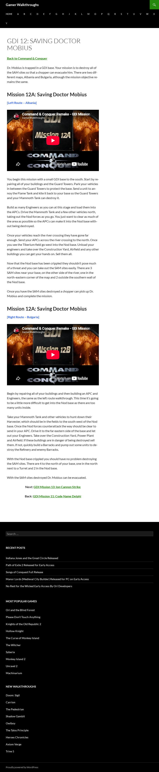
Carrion (10, 702)
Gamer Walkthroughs (22, 5)
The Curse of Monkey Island (22, 638)
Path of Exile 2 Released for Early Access (30, 565)
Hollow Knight (14, 631)
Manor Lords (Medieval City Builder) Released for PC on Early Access (47, 579)
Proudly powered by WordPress (22, 767)
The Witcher (13, 645)
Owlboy (10, 723)
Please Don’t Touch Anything (23, 617)
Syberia (10, 652)
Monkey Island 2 (15, 659)
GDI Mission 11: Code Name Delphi (57, 496)
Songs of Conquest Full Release (24, 572)
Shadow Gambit (15, 716)
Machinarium (14, 673)
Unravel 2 (11, 666)
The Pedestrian (15, 709)
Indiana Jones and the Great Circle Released (32, 558)
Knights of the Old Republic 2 (23, 624)
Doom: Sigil (13, 695)
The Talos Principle (17, 730)
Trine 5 (10, 751)
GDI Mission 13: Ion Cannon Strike (57, 487)
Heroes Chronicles (17, 737)
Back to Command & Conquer (27, 58)
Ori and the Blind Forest (20, 610)
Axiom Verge (13, 744)
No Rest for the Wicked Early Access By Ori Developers (39, 586)
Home (9, 14)
